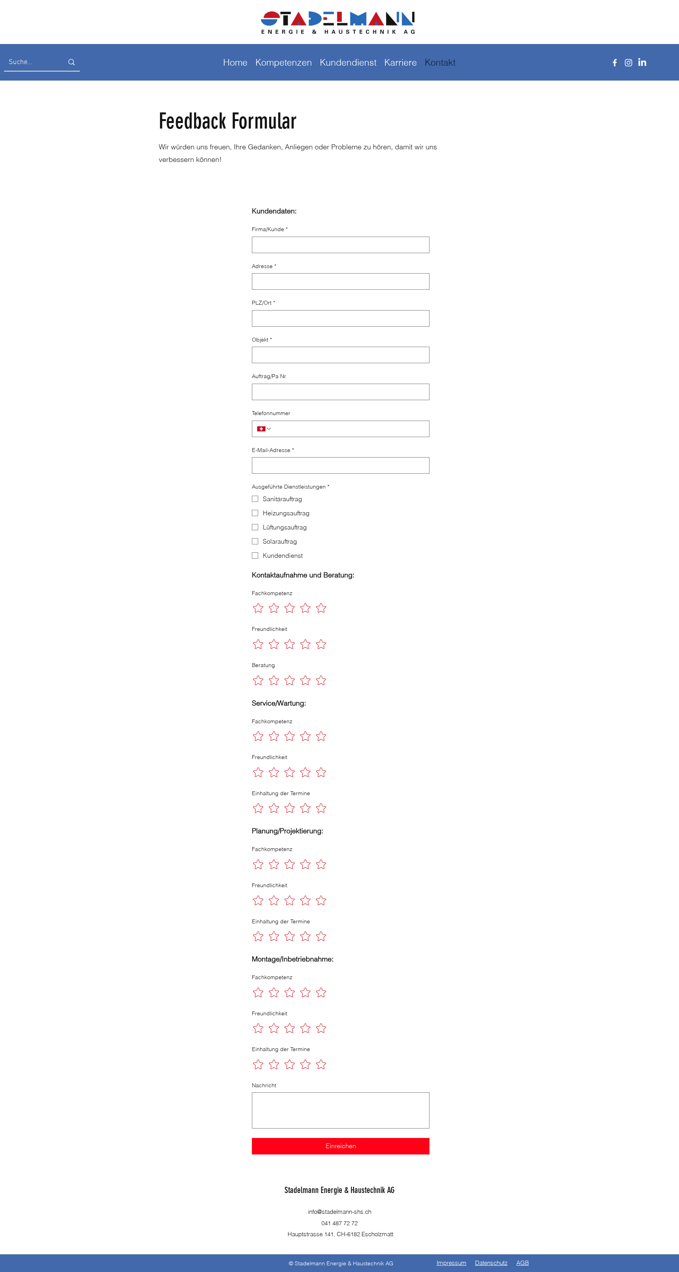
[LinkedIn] (642, 63)
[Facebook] (615, 63)
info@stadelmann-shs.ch (339, 1211)
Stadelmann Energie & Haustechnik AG (339, 1190)
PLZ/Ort (263, 302)
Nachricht (264, 1085)
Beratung (263, 665)
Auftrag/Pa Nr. (269, 376)
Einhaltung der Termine (281, 793)
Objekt (262, 339)
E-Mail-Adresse (273, 450)
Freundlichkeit (269, 628)
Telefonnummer (271, 413)
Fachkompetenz (272, 593)
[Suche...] (71, 62)
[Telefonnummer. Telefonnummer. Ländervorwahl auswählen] (264, 429)
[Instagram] (628, 63)
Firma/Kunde (270, 229)
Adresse (264, 266)
